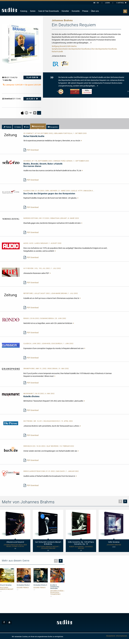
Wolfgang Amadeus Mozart (6, 588)
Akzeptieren (110, 636)
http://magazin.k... (86, 191)
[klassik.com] (11, 192)
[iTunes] (35, 113)
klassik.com (28, 191)
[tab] (7, 127)
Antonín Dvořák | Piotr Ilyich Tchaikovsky (57, 592)
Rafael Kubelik (57, 52)
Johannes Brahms (114, 545)
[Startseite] (9, 10)
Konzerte (75, 11)
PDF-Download (33, 150)
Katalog (23, 11)
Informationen (121, 636)
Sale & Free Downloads (48, 11)
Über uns (95, 11)
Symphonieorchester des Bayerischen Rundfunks (71, 49)
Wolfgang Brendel (59, 46)
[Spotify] (27, 113)
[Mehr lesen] (81, 141)
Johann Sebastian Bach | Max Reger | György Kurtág (15, 545)
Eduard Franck (23, 587)
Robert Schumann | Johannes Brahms (81, 547)
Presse (85, 11)
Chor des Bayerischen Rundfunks (104, 49)
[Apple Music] (22, 113)
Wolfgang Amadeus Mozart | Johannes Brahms (48, 547)
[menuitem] (24, 11)
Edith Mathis (72, 46)
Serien (33, 11)
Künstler (65, 11)
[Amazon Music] (31, 113)
